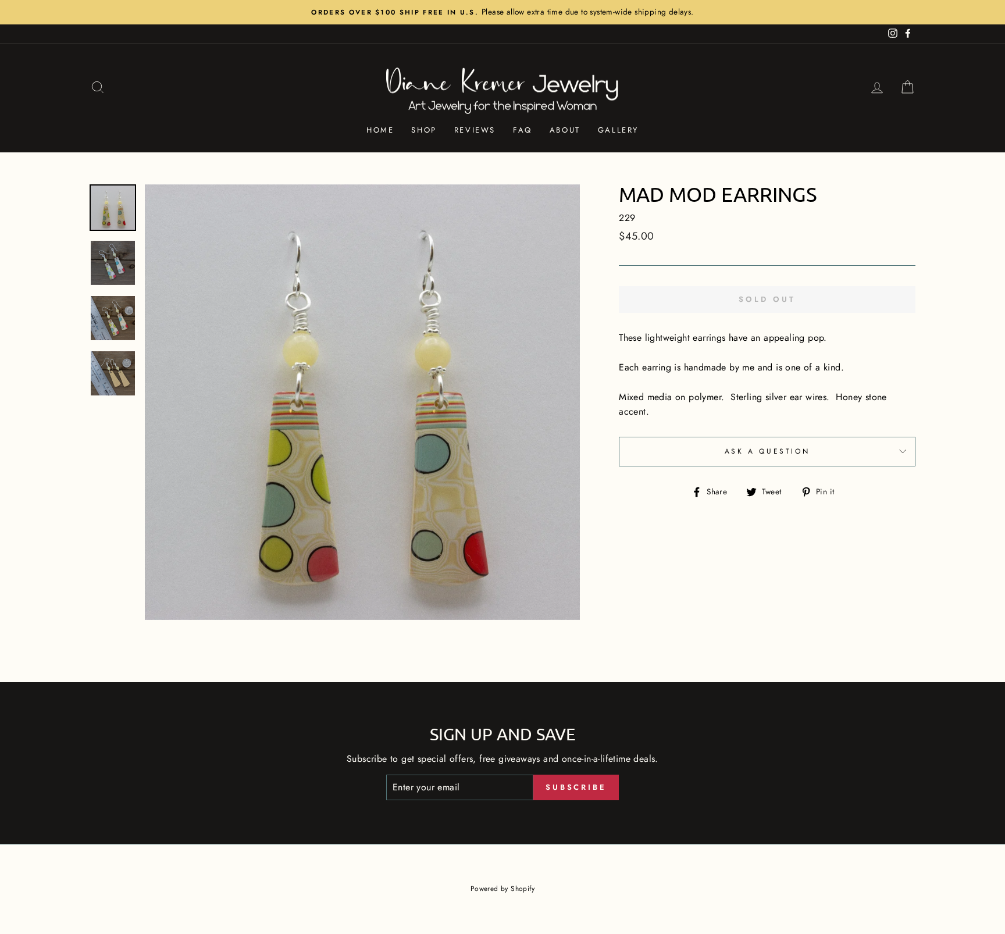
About (565, 130)
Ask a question (767, 451)
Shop (423, 130)
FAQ (522, 130)
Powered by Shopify (502, 888)
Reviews (475, 130)
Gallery (618, 130)
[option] (502, 12)
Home (380, 130)
